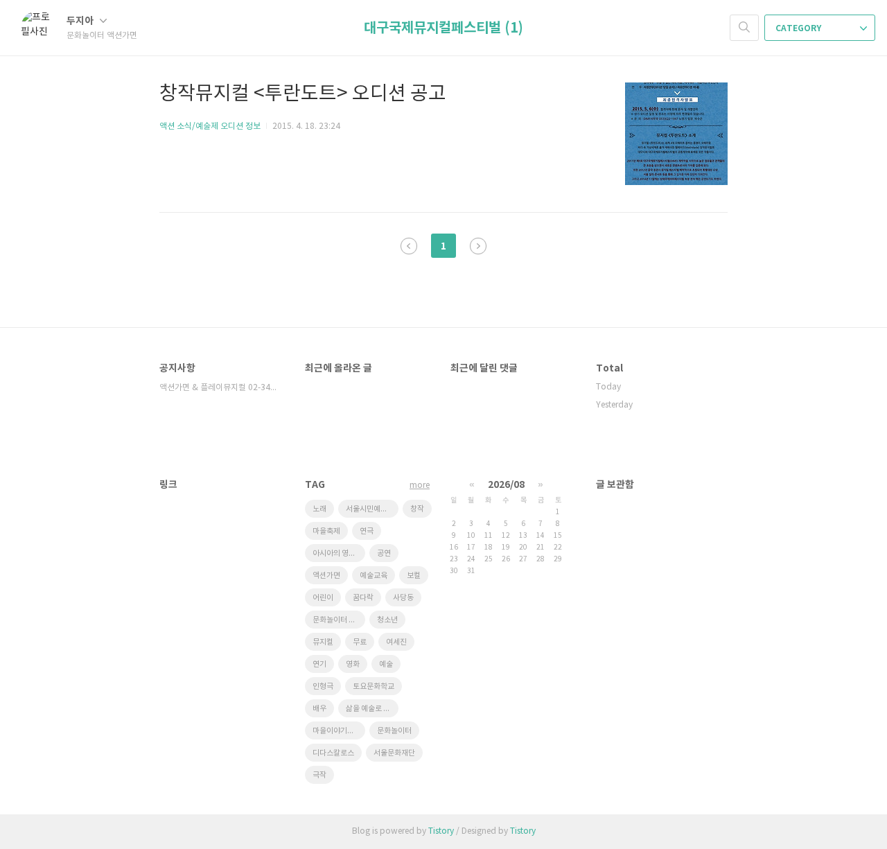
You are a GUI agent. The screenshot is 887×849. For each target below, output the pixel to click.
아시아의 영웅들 (337, 553)
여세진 (396, 642)
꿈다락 (363, 597)
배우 (319, 708)
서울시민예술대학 (372, 509)
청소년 (387, 619)
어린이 (323, 597)
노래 (319, 509)
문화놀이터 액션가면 (339, 619)
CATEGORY (799, 28)
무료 (360, 642)
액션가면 (326, 575)
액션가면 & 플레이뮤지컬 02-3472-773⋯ (218, 387)
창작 (417, 509)
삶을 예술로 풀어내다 (372, 708)
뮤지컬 (323, 642)
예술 (386, 664)
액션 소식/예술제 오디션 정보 (210, 126)
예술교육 (373, 575)
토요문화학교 (373, 686)
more (420, 485)
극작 (319, 775)
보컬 (414, 575)
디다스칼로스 (333, 753)
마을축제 (326, 531)
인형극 (323, 686)
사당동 (403, 597)
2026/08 (506, 485)
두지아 (81, 21)
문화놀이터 (394, 730)
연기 (319, 664)
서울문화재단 (394, 753)
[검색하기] (744, 27)
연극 (367, 531)
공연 (384, 553)
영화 (353, 664)
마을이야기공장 (337, 730)
